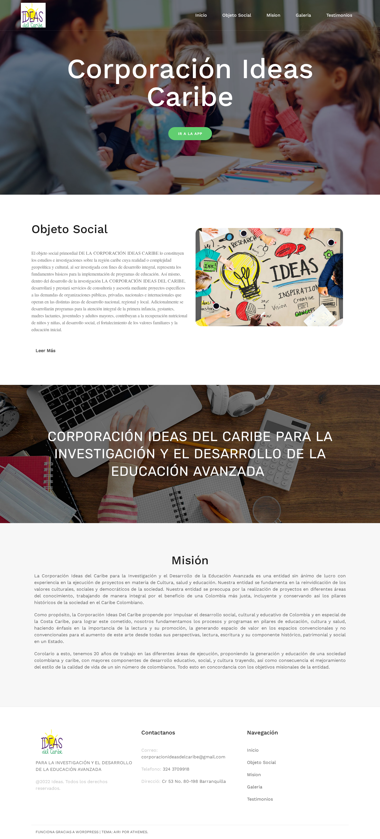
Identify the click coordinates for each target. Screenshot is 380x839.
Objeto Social (236, 15)
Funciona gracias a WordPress (67, 832)
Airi (117, 832)
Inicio (201, 15)
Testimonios (339, 15)
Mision (273, 15)
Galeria (303, 15)
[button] (109, 350)
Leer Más (45, 350)
